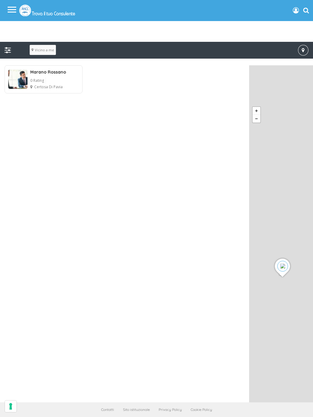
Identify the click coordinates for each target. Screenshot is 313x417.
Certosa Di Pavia (48, 86)
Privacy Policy (170, 409)
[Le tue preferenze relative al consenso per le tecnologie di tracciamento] (11, 406)
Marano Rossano (48, 72)
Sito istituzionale (136, 409)
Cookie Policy (201, 409)
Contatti (107, 409)
